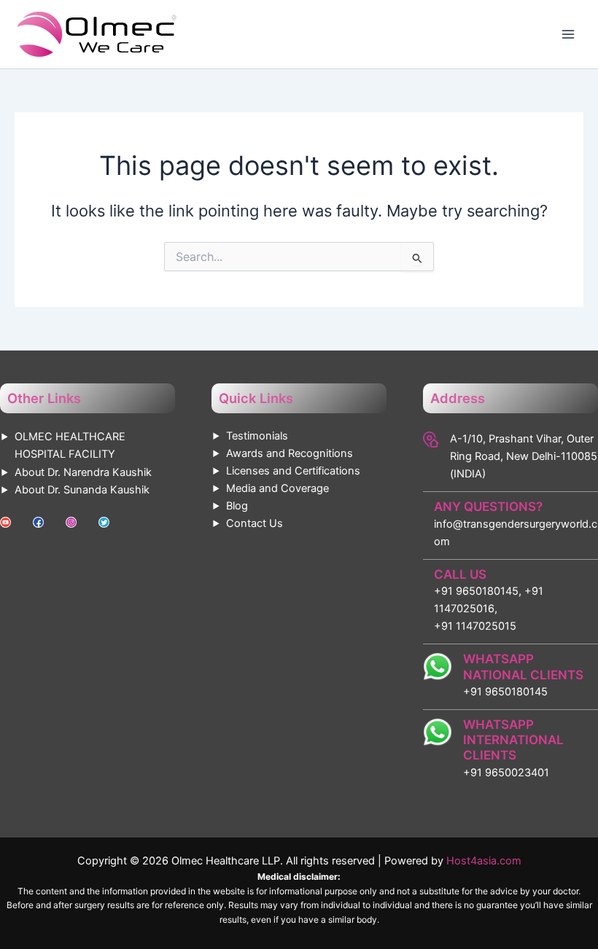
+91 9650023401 (506, 772)
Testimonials (257, 435)
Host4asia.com (483, 860)
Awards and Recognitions (289, 453)
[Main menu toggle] (568, 34)
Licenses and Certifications (293, 470)
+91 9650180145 (505, 691)
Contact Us (254, 523)
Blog (237, 505)
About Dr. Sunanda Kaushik (82, 489)
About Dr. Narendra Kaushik (83, 472)
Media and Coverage (277, 488)
